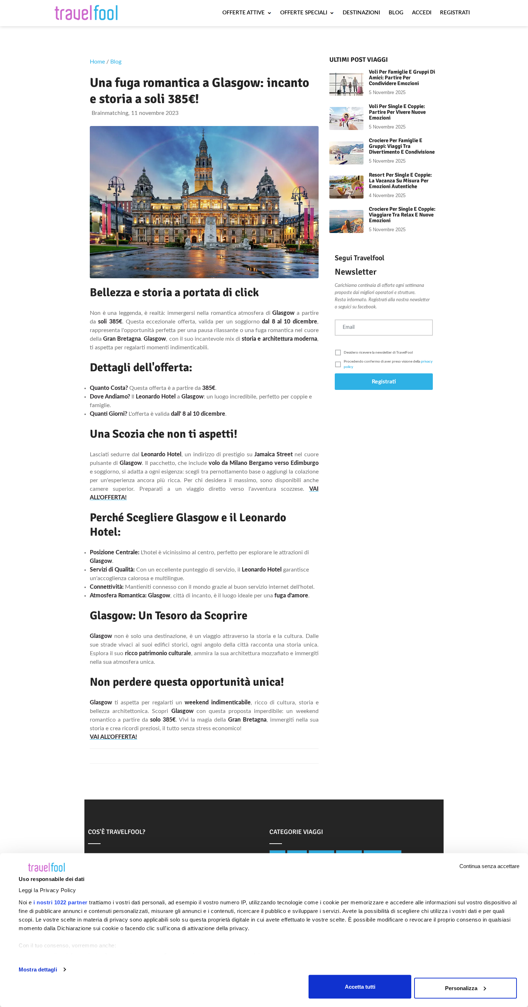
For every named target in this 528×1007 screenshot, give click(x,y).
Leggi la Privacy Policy (47, 890)
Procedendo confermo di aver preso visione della (388, 364)
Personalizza (461, 988)
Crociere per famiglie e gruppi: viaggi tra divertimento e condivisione (402, 146)
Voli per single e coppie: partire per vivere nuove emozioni (397, 112)
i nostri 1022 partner (60, 902)
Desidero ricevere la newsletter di (378, 352)
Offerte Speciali (304, 12)
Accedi (421, 12)
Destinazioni (361, 12)
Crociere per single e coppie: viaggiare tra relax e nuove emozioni (402, 215)
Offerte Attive (244, 12)
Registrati (455, 12)
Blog (396, 12)
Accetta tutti (360, 986)
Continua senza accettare (489, 866)
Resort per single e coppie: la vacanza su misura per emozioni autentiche (400, 181)
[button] (384, 352)
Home (97, 62)
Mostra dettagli (38, 969)
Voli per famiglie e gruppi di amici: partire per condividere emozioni (402, 78)
